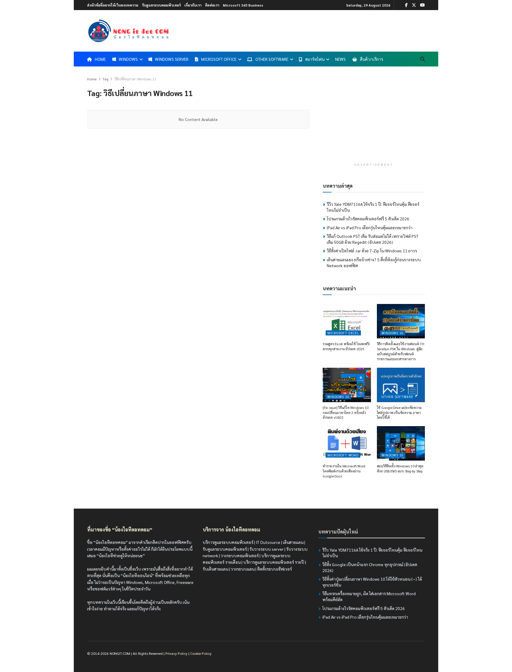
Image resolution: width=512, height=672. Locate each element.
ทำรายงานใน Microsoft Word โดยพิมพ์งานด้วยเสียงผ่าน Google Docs (344, 471)
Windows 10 (393, 333)
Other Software (271, 59)
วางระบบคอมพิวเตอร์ (240, 555)
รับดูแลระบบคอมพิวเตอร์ (161, 5)
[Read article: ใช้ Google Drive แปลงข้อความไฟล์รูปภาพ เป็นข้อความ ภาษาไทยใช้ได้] (401, 385)
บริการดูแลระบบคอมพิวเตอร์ (228, 542)
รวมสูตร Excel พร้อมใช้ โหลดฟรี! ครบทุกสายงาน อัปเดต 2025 (346, 346)
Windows (128, 59)
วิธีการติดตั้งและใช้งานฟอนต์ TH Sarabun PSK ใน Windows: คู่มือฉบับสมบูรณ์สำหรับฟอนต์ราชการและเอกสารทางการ (400, 351)
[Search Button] (422, 59)
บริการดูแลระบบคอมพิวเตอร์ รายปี (273, 562)
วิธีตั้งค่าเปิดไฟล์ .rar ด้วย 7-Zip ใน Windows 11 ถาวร (372, 250)
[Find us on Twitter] (414, 5)
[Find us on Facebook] (406, 5)
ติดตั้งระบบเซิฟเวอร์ (274, 568)
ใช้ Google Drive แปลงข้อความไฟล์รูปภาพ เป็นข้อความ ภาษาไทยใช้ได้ (399, 412)
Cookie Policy (201, 653)
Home (92, 79)
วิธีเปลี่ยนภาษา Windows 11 (135, 79)
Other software (397, 396)
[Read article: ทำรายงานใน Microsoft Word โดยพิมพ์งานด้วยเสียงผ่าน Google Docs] (347, 443)
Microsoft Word (343, 455)
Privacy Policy (176, 653)
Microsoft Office (218, 59)
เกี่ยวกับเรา (192, 5)
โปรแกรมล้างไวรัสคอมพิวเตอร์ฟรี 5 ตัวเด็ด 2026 (368, 218)
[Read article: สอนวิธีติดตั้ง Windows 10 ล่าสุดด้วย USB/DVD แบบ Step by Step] (401, 443)
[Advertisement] (374, 117)
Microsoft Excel (343, 333)
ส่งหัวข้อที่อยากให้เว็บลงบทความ (112, 5)
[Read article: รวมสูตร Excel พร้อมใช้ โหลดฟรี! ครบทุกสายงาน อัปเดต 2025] (347, 321)
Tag (105, 79)
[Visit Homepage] (128, 31)
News (340, 59)
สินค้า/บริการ (371, 59)
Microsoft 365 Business (243, 5)
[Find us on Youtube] (422, 5)
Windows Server (171, 59)
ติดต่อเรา (212, 5)
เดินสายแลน (293, 542)
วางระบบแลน (243, 568)
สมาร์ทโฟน (314, 59)
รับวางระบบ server (266, 549)
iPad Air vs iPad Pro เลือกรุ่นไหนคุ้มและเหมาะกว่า (369, 227)
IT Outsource (268, 542)
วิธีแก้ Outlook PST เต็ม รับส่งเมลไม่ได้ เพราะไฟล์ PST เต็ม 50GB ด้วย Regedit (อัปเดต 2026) (372, 239)
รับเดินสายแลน (215, 568)
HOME (100, 59)
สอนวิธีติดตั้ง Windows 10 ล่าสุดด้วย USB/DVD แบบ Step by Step (400, 468)
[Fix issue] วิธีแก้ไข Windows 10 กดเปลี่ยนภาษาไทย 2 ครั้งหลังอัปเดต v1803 (346, 412)
